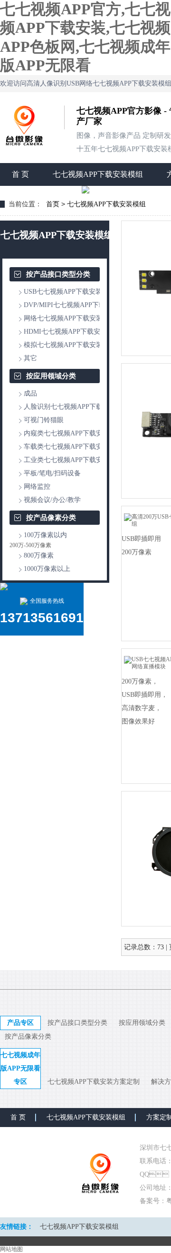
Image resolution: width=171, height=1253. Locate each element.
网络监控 (37, 486)
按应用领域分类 (51, 376)
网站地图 (11, 1249)
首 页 (20, 174)
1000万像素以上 (47, 568)
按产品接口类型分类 (58, 274)
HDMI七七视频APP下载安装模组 (72, 331)
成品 (30, 393)
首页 (52, 204)
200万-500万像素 (30, 545)
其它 (30, 358)
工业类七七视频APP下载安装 (66, 459)
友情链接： (16, 1226)
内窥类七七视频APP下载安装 (66, 433)
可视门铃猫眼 (44, 420)
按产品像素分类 (51, 517)
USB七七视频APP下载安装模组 (69, 291)
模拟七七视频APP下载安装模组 (70, 344)
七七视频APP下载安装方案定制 (94, 1081)
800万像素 (39, 555)
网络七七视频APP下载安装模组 (70, 318)
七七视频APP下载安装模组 (98, 174)
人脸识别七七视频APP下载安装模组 (76, 406)
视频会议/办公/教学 (52, 499)
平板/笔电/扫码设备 (52, 473)
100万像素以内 (45, 535)
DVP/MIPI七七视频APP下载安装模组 (78, 304)
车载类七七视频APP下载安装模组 (73, 446)
